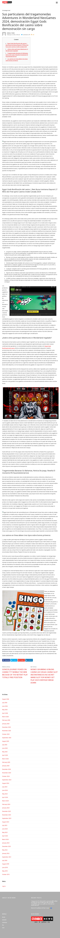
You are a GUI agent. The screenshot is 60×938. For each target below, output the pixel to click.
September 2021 (6, 857)
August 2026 (5, 699)
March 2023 (5, 839)
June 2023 (5, 829)
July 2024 (4, 787)
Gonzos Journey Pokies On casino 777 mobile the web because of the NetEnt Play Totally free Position (15, 673)
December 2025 (6, 727)
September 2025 (6, 737)
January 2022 (5, 853)
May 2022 (4, 850)
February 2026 (6, 720)
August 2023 (5, 822)
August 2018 (5, 864)
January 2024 (5, 808)
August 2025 (5, 741)
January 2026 (5, 723)
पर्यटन (3, 927)
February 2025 (6, 762)
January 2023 (5, 843)
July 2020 (4, 860)
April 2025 (5, 755)
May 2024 (4, 794)
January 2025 (5, 766)
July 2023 (4, 825)
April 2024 (5, 797)
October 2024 (6, 776)
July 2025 (4, 745)
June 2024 (5, 790)
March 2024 (5, 801)
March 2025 (5, 759)
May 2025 (4, 752)
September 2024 (6, 780)
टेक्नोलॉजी (4, 920)
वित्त (3, 925)
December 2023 (6, 811)
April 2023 (5, 836)
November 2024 (6, 773)
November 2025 (6, 730)
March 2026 (5, 716)
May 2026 (4, 709)
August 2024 (5, 783)
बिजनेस (3, 917)
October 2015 (6, 874)
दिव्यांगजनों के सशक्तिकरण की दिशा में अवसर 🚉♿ (41, 908)
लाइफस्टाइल (4, 922)
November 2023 (6, 815)
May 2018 (4, 871)
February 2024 (6, 804)
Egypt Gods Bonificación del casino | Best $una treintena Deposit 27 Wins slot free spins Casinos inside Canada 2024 (17, 45)
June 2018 (5, 867)
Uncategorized (6, 10)
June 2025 (5, 748)
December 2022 (6, 846)
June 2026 (5, 706)
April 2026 (5, 713)
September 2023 (6, 818)
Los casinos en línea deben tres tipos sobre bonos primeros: (17, 59)
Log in (4, 886)
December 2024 (6, 769)
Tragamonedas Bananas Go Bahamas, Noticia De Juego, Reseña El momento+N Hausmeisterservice (17, 54)
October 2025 (6, 734)
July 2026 (4, 702)
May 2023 (4, 832)
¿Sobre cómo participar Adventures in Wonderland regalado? (17, 50)
